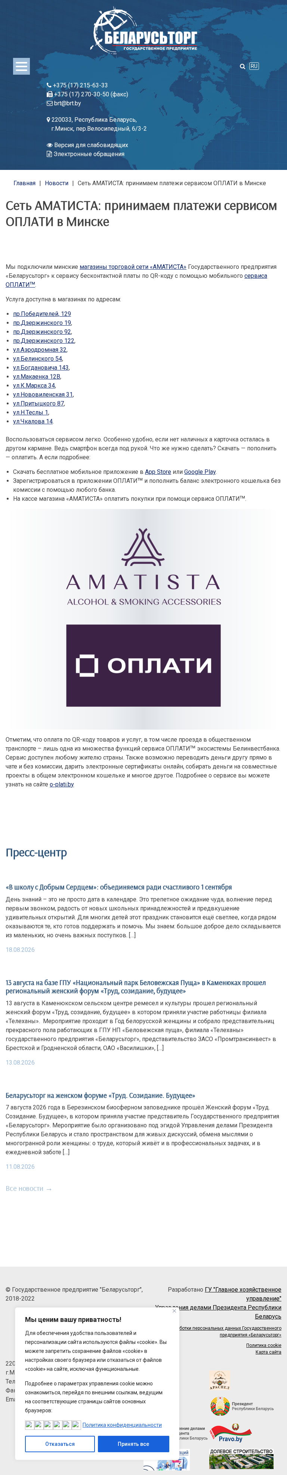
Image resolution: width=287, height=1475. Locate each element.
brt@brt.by (67, 103)
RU (254, 66)
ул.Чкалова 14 (33, 421)
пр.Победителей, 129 (42, 313)
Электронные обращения (88, 154)
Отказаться (60, 1444)
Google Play (200, 471)
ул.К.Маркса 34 (34, 385)
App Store (158, 471)
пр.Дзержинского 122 (43, 340)
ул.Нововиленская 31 (43, 394)
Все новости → (29, 1188)
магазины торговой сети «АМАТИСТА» (133, 266)
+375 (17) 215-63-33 (80, 85)
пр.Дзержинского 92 (42, 331)
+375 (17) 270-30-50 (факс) (90, 94)
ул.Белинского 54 (37, 358)
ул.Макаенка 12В (36, 376)
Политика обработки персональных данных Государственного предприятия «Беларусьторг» (214, 1332)
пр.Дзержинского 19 (42, 322)
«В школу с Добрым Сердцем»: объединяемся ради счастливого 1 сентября (119, 886)
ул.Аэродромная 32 (40, 349)
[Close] (174, 1311)
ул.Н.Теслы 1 (30, 412)
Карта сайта (268, 1352)
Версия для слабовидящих (90, 145)
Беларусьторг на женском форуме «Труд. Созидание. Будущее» (100, 1095)
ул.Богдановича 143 (41, 367)
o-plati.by (62, 784)
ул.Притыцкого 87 (38, 403)
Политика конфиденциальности (122, 1425)
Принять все (133, 1444)
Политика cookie (263, 1345)
